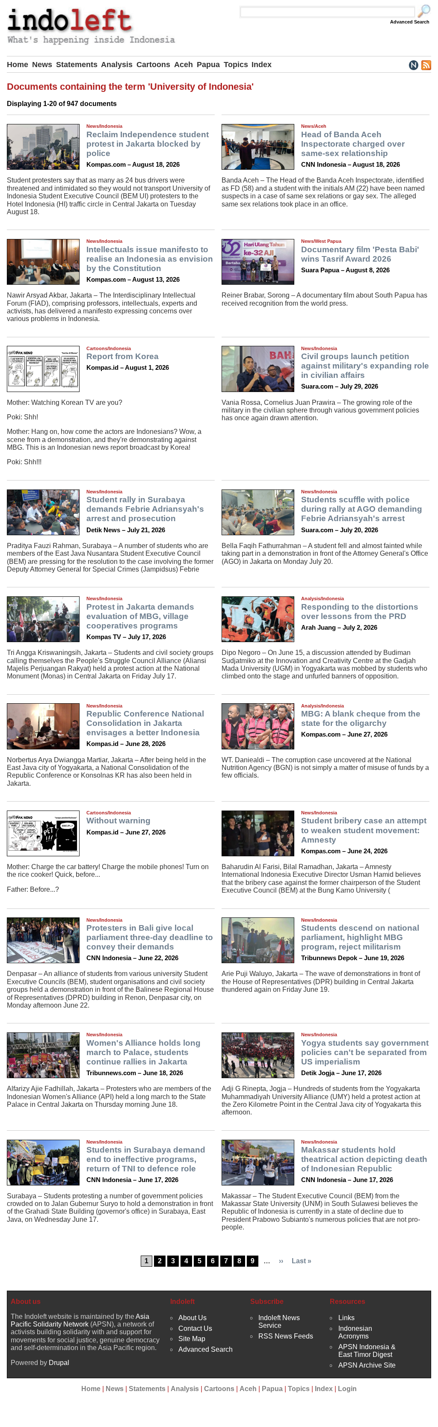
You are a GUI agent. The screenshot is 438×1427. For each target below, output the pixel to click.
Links (346, 1317)
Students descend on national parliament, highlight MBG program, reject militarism (360, 937)
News (42, 64)
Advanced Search (409, 21)
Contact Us (195, 1328)
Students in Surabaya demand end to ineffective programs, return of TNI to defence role (145, 1159)
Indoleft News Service (279, 1321)
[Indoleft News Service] (413, 64)
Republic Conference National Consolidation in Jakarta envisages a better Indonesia (145, 723)
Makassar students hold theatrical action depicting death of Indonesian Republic (364, 1159)
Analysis (117, 64)
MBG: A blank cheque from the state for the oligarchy (360, 718)
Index (262, 64)
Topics (236, 64)
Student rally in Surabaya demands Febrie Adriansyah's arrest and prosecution (145, 509)
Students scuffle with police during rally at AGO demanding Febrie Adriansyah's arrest (361, 509)
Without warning (118, 820)
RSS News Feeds (285, 1336)
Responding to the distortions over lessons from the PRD (359, 611)
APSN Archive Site (367, 1365)
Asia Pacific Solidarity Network (80, 1320)
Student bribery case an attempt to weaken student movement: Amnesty (363, 830)
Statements (77, 64)
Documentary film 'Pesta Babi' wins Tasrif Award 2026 (360, 254)
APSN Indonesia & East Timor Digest (367, 1350)
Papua (208, 64)
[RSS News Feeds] (425, 64)
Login (347, 1388)
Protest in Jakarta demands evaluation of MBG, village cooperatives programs (140, 616)
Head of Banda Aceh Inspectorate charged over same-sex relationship (353, 144)
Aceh (183, 64)
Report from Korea (122, 356)
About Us (192, 1317)
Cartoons (153, 64)
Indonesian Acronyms (355, 1332)
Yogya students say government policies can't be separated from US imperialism (365, 1052)
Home (17, 64)
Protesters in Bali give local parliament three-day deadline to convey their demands (149, 937)
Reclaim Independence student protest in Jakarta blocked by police (147, 144)
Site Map (191, 1338)
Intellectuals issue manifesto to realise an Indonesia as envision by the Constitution (149, 259)
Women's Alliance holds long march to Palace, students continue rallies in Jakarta (143, 1052)
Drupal (59, 1362)
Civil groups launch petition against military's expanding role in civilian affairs (365, 366)
